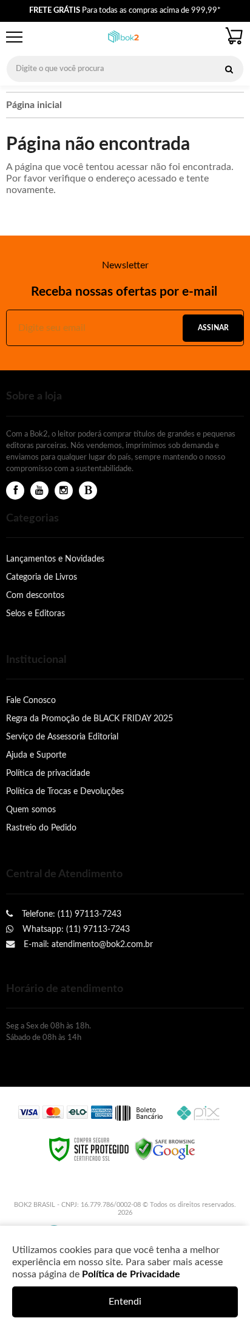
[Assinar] (213, 328)
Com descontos (35, 595)
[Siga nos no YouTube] (39, 490)
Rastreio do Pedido (41, 827)
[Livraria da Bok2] (123, 37)
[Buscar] (229, 68)
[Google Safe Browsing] (165, 1148)
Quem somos (31, 809)
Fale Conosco (31, 700)
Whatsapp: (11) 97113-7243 (75, 929)
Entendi (125, 1301)
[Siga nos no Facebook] (15, 490)
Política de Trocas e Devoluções (65, 791)
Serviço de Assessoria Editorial (62, 736)
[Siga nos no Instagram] (64, 490)
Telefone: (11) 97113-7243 (70, 914)
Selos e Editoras (35, 613)
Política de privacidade (48, 773)
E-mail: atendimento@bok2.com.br (87, 944)
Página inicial (34, 105)
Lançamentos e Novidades (55, 558)
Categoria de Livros (41, 577)
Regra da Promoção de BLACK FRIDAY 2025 (89, 718)
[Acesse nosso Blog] (88, 490)
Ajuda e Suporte (36, 754)
